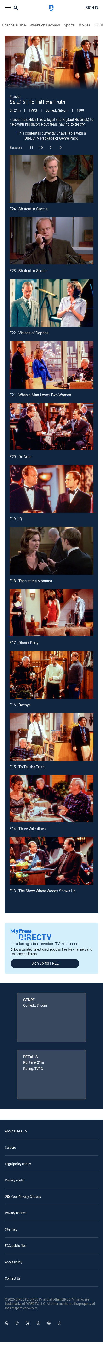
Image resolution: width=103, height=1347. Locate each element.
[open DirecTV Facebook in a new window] (17, 1323)
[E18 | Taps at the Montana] (51, 551)
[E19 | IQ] (51, 489)
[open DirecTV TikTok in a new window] (59, 1323)
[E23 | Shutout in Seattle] (51, 240)
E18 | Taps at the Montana (31, 581)
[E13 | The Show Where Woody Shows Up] (51, 861)
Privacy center (15, 1180)
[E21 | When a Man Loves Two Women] (51, 365)
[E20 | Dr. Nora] (51, 426)
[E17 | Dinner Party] (51, 612)
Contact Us (13, 1278)
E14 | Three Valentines (28, 828)
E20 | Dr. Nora (21, 456)
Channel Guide (14, 25)
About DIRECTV (16, 1131)
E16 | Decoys (20, 704)
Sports (69, 25)
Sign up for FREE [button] (45, 963)
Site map (11, 1229)
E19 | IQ (16, 518)
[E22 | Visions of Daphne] (51, 303)
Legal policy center (18, 1163)
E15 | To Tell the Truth (27, 767)
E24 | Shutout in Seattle (28, 209)
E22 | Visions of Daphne (29, 332)
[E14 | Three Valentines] (51, 798)
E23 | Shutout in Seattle (28, 270)
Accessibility (13, 1262)
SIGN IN (92, 7)
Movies (84, 25)
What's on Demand (44, 25)
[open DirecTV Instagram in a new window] (38, 1323)
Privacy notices (15, 1213)
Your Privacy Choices (26, 1196)
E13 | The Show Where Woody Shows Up (42, 890)
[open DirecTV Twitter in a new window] (28, 1323)
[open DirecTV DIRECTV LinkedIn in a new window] (7, 1323)
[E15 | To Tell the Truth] (51, 737)
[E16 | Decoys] (51, 675)
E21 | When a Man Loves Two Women (40, 395)
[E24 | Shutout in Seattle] (51, 179)
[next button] (60, 148)
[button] (8, 8)
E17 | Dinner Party (24, 642)
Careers (10, 1147)
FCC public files (15, 1245)
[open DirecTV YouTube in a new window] (49, 1323)
